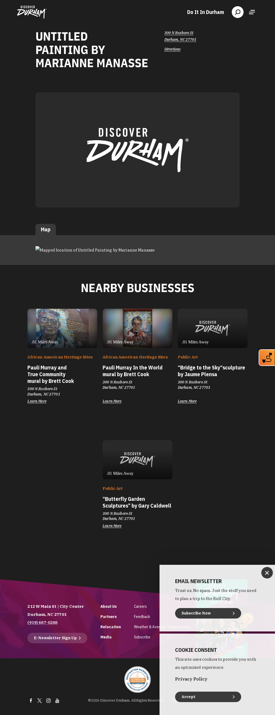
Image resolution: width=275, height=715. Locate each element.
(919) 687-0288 (42, 622)
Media (106, 636)
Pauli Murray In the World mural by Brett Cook (132, 371)
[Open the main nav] (252, 12)
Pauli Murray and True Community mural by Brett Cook (50, 374)
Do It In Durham (205, 12)
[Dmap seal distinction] (137, 679)
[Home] (32, 12)
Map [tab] (45, 229)
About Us (108, 606)
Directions (172, 49)
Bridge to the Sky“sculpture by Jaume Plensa (211, 371)
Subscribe (142, 636)
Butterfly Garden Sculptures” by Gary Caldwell (137, 502)
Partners (108, 616)
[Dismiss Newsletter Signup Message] (267, 573)
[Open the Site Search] (238, 12)
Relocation (110, 626)
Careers (140, 606)
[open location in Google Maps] (95, 249)
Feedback (142, 616)
